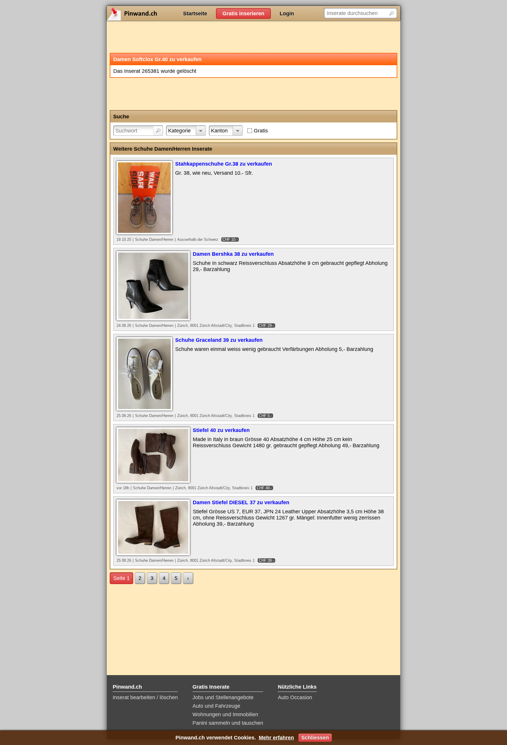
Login (287, 13)
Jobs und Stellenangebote (223, 697)
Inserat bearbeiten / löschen (145, 697)
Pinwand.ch (151, 13)
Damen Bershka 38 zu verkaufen (233, 254)
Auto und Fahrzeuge (216, 706)
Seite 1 (121, 578)
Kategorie (179, 131)
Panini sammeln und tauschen (227, 723)
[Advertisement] (253, 36)
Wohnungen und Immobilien (225, 714)
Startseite (195, 13)
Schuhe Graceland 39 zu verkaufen (219, 340)
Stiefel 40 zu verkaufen (221, 430)
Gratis (261, 131)
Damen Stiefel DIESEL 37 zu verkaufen (241, 502)
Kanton (219, 131)
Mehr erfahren (276, 738)
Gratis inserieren (243, 13)
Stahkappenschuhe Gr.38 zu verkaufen (223, 164)
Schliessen (315, 738)
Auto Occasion (295, 697)
